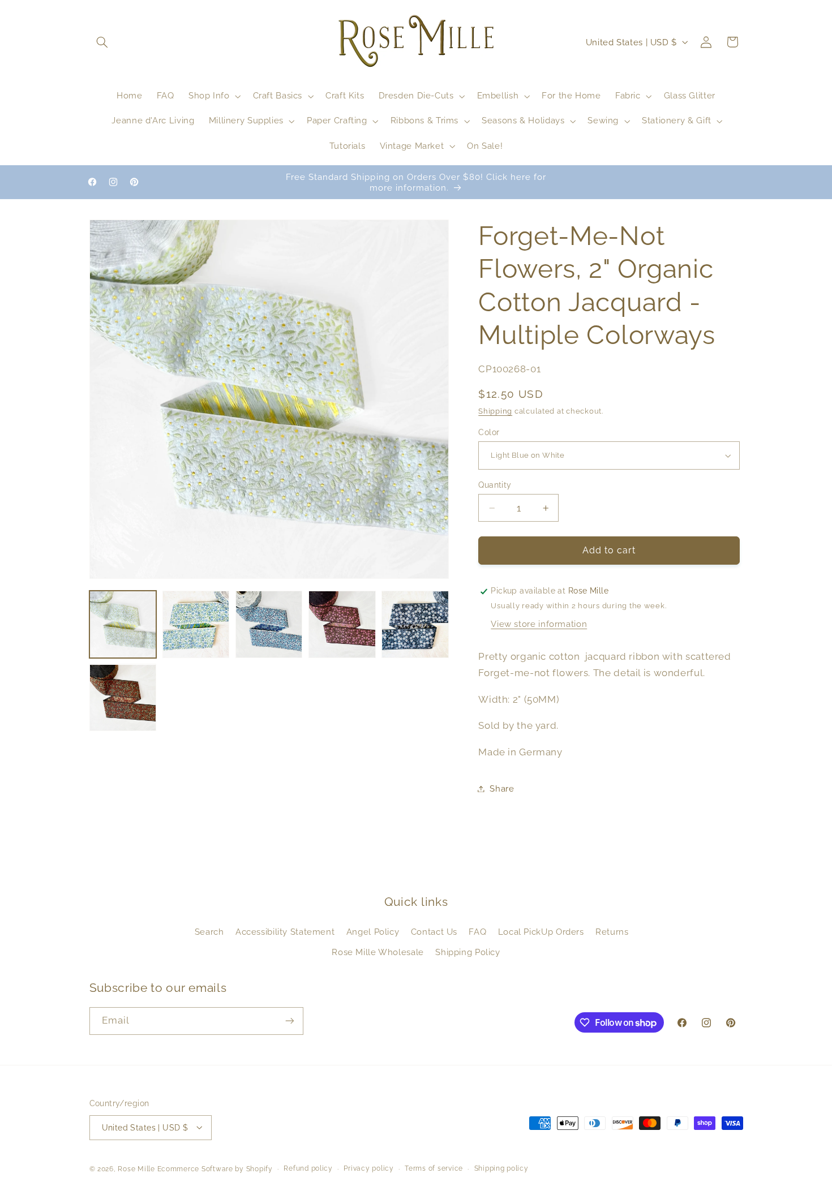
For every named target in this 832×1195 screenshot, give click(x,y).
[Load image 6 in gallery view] (123, 698)
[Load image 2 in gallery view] (196, 624)
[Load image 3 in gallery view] (269, 624)
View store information (539, 624)
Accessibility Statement (285, 931)
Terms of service (434, 1168)
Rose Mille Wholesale (378, 952)
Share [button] (502, 788)
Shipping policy (501, 1168)
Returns (611, 931)
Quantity (494, 484)
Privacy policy (368, 1168)
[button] (102, 42)
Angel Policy (373, 931)
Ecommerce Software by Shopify (215, 1168)
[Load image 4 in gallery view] (342, 624)
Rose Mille (136, 1168)
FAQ (477, 931)
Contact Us (434, 931)
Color (488, 432)
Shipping (495, 411)
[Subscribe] (289, 1021)
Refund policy (308, 1168)
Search (209, 931)
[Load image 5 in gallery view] (415, 624)
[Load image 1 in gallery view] (123, 624)
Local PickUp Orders (541, 931)
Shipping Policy (467, 952)
